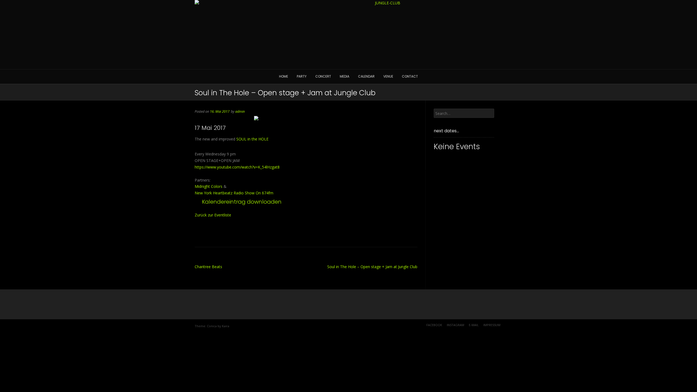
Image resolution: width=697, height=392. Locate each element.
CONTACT (410, 76)
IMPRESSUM (491, 325)
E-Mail (474, 325)
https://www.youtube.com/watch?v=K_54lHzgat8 (237, 167)
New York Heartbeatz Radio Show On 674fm (234, 192)
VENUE (388, 76)
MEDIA (344, 76)
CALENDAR (366, 76)
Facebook (434, 325)
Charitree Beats (208, 266)
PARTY (302, 76)
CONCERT (323, 76)
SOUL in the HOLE (252, 139)
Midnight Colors (208, 186)
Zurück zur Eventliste (213, 215)
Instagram (455, 325)
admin (240, 111)
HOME (283, 76)
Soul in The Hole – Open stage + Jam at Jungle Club (372, 266)
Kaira (225, 326)
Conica (212, 326)
